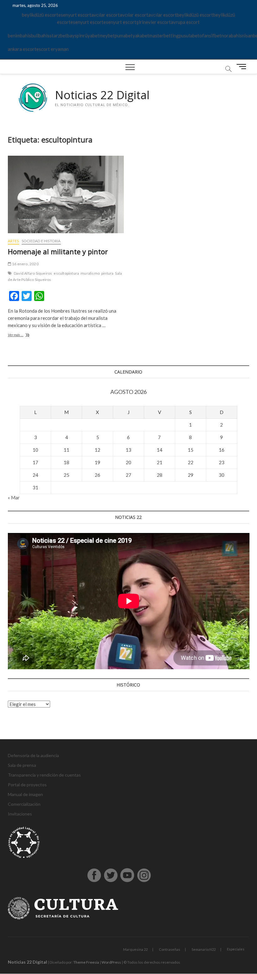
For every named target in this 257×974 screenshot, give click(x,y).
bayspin (75, 35)
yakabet (141, 35)
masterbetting (164, 35)
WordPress (111, 962)
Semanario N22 (203, 949)
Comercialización (24, 804)
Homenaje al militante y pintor (58, 251)
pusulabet (189, 35)
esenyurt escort (74, 15)
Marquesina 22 (135, 949)
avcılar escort (105, 15)
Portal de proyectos (27, 784)
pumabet (124, 35)
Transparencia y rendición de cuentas (44, 775)
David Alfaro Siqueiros (33, 273)
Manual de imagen (25, 794)
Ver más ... (23, 335)
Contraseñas (169, 949)
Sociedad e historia (41, 241)
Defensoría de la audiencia (33, 755)
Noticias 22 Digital (102, 95)
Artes (13, 241)
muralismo (90, 273)
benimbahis (19, 35)
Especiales (235, 949)
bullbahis (40, 35)
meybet (107, 35)
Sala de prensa (22, 765)
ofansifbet (210, 35)
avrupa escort (185, 22)
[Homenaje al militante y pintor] (66, 194)
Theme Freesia (86, 962)
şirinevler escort (153, 22)
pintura (107, 273)
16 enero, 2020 (25, 263)
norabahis (231, 35)
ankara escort (22, 49)
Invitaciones (20, 813)
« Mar (14, 497)
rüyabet (91, 35)
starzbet (58, 35)
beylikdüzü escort (40, 15)
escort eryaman (52, 49)
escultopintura (66, 273)
